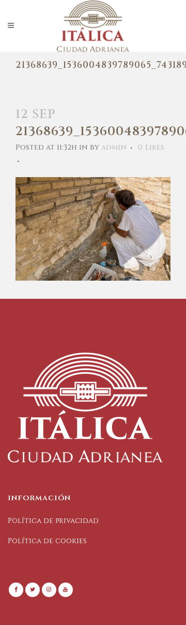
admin (114, 147)
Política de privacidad (53, 521)
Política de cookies (47, 541)
